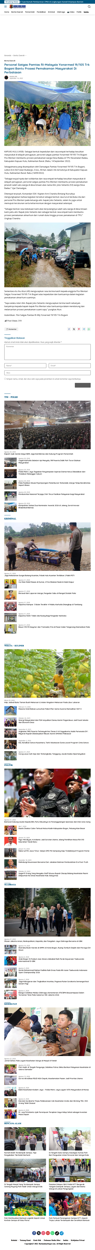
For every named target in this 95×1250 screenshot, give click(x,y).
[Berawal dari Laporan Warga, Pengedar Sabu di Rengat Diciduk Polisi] (10, 595)
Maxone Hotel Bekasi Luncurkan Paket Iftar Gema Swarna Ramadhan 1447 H (50, 709)
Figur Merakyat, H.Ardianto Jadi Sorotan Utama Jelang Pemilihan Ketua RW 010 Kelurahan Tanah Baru (51, 841)
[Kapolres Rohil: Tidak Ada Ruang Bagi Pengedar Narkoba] (10, 617)
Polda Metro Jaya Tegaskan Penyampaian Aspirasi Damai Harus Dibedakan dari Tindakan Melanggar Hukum (52, 473)
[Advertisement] (47, 33)
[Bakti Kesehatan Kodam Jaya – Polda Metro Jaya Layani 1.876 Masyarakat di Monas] (10, 1091)
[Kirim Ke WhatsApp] (89, 329)
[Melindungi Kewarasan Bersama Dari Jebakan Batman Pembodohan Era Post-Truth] (10, 864)
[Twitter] (39, 1233)
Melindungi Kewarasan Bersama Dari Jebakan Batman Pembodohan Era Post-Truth (53, 862)
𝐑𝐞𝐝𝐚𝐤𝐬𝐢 (14, 1240)
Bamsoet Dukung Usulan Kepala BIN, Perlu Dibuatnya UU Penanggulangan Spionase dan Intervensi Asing (47, 822)
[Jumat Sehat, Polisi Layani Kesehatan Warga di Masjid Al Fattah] (47, 1031)
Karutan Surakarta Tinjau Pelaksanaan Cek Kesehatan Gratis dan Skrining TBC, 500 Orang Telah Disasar (53, 1102)
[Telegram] (62, 1233)
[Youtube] (48, 1233)
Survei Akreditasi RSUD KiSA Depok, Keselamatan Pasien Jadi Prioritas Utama (51, 1078)
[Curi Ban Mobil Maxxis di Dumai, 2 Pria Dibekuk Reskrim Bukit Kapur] (10, 583)
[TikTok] (57, 1233)
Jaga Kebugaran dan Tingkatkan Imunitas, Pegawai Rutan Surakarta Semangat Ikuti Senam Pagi (54, 982)
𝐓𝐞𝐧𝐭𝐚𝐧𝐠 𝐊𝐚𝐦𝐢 (25, 1240)
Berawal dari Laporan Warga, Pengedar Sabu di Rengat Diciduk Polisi (47, 593)
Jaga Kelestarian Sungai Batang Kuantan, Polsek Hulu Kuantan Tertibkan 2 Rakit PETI (39, 575)
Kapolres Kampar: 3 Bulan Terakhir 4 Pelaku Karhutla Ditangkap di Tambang (50, 604)
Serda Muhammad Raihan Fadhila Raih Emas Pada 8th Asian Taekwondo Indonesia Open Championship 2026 (53, 971)
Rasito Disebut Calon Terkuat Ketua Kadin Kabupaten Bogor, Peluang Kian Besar (52, 828)
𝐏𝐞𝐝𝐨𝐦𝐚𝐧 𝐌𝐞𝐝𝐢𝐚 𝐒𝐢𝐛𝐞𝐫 (52, 1240)
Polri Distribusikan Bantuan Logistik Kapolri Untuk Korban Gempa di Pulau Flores (24, 1219)
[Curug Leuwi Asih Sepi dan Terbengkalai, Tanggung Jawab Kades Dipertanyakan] (10, 755)
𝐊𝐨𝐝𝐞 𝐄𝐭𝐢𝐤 (37, 1240)
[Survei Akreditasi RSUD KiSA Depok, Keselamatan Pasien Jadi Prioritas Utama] (10, 1080)
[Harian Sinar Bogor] (17, 6)
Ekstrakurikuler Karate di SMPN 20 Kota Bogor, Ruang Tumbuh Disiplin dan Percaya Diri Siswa (55, 949)
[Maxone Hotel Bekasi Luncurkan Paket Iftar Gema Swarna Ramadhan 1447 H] (10, 710)
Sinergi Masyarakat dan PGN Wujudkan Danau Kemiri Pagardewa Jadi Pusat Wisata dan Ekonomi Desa (53, 721)
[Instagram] (43, 1233)
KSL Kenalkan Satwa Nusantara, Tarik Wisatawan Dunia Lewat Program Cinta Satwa (54, 743)
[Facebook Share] (69, 329)
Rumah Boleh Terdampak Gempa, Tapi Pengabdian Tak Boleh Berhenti (20, 1154)
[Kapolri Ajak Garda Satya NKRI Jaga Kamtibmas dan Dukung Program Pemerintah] (47, 425)
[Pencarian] (89, 7)
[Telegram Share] (84, 329)
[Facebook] (34, 1233)
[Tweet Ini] (74, 329)
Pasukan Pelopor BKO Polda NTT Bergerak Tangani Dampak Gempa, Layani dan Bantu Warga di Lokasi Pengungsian (67, 1186)
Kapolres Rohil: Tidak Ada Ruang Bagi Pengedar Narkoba (42, 616)
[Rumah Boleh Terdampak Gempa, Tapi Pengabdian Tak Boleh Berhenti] (25, 1139)
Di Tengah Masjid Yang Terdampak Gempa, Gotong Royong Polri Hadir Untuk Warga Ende (23, 1185)
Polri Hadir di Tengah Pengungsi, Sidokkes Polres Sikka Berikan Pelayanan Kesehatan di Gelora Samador (55, 1068)
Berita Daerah (9, 61)
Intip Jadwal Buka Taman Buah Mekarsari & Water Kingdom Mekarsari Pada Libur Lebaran (42, 702)
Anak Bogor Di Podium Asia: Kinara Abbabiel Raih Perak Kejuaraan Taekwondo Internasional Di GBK (51, 960)
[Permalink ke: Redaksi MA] (6, 77)
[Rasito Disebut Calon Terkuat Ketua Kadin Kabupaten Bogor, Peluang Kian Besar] (10, 830)
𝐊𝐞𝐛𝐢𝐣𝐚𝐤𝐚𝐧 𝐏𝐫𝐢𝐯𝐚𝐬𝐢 (77, 1240)
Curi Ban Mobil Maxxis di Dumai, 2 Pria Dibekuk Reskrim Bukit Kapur (46, 582)
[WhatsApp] (52, 1233)
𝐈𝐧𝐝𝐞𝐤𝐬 (65, 1240)
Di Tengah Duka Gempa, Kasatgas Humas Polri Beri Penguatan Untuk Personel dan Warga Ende (69, 1154)
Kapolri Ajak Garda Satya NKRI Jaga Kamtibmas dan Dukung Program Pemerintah (38, 454)
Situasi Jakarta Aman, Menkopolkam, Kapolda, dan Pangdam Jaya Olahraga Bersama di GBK (43, 941)
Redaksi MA (13, 76)
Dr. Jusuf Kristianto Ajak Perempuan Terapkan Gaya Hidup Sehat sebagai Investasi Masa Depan (53, 1113)
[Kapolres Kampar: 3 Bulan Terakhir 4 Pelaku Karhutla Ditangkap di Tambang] (10, 606)
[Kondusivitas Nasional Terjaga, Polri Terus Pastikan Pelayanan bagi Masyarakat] (10, 496)
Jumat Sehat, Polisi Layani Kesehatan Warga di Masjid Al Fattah (30, 1061)
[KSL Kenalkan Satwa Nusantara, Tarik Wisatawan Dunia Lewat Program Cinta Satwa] (10, 744)
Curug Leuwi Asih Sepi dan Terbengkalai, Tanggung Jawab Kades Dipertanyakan (52, 754)
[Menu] (6, 6)
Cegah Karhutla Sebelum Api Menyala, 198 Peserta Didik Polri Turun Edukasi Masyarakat (49, 461)
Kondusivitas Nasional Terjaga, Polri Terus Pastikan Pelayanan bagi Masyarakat (51, 494)
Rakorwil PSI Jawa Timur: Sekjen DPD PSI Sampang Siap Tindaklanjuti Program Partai (54, 851)
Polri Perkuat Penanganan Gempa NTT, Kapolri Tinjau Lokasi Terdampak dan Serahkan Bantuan (69, 1219)
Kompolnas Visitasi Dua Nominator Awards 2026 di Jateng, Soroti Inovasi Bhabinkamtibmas (49, 506)
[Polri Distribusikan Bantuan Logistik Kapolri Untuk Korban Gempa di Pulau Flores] (25, 1204)
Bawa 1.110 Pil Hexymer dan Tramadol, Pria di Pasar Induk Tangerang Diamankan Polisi (54, 627)
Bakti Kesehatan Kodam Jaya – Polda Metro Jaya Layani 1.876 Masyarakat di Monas (54, 1090)
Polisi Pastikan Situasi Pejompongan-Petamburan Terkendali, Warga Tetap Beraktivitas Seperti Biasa (54, 484)
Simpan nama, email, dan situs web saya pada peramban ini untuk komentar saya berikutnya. (43, 379)
